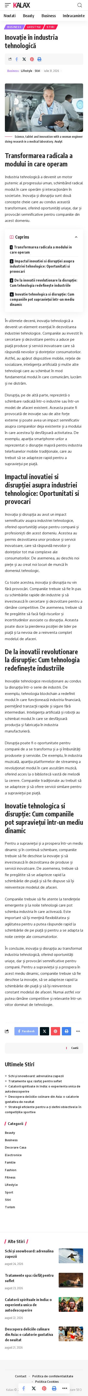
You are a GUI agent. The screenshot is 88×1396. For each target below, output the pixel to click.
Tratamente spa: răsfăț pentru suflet (35, 1081)
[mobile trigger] (9, 5)
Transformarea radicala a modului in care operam (41, 249)
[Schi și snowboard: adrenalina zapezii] (71, 1255)
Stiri (51, 27)
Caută (74, 1047)
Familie (10, 1162)
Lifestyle (34, 27)
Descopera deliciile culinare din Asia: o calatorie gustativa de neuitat (29, 1334)
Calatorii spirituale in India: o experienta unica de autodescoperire (28, 1305)
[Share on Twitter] (24, 59)
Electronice (13, 1155)
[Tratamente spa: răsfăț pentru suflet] (71, 1280)
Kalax (21, 5)
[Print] (39, 59)
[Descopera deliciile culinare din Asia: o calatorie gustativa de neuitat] (71, 1334)
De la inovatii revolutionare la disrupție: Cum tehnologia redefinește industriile (43, 282)
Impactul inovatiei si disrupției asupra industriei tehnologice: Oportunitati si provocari (42, 266)
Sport (9, 1192)
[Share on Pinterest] (31, 59)
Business (14, 27)
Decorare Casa (15, 1147)
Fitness (10, 1177)
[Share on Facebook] (16, 59)
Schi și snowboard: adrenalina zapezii (36, 1076)
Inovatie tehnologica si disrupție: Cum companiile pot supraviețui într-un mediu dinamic (42, 299)
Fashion (10, 1170)
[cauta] (79, 5)
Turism (10, 1207)
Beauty (10, 1133)
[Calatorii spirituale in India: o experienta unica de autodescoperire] (71, 1304)
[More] (64, 1388)
